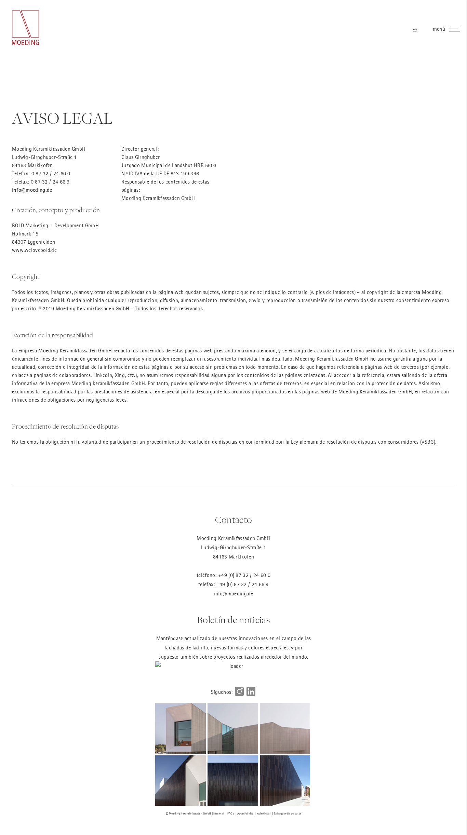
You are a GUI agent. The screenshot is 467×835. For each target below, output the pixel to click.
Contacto (233, 520)
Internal (218, 813)
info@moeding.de (32, 190)
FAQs (230, 813)
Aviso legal (263, 813)
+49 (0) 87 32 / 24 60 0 (244, 575)
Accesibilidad (245, 813)
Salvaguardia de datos (287, 813)
